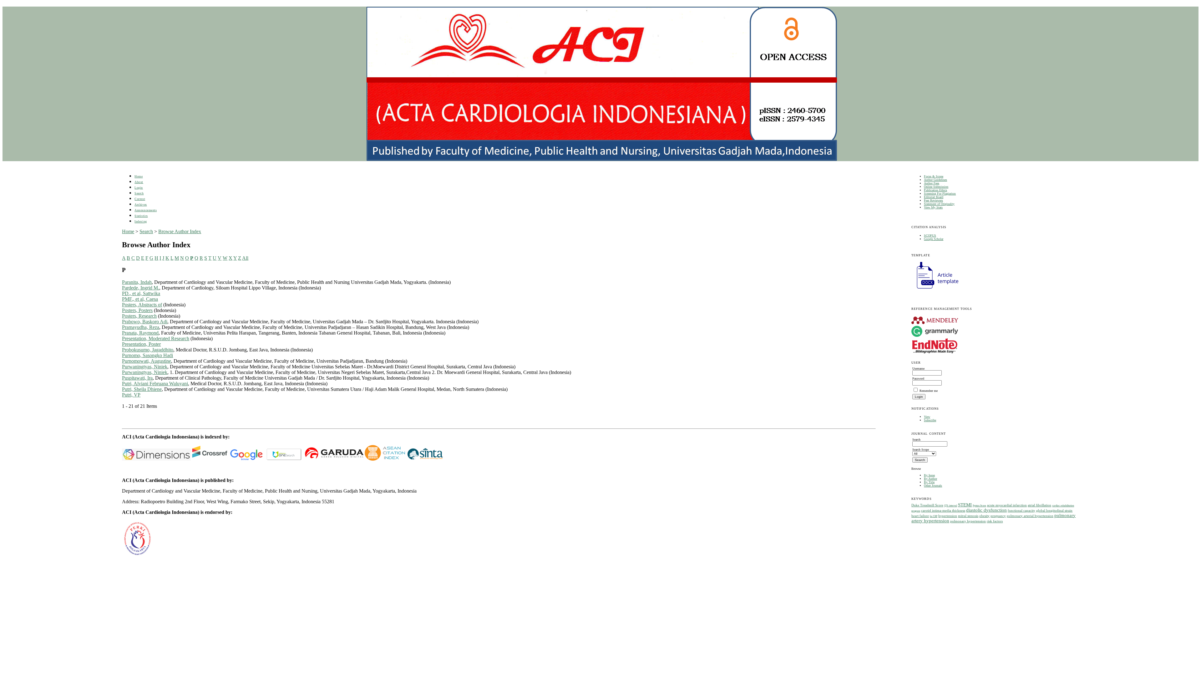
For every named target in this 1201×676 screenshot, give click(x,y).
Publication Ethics (935, 190)
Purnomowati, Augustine (146, 361)
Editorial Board (933, 197)
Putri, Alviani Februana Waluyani (155, 383)
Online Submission (936, 186)
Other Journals (933, 485)
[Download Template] (934, 289)
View (927, 416)
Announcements (145, 210)
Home (138, 176)
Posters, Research (139, 316)
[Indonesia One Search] (284, 459)
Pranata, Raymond (140, 332)
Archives (140, 204)
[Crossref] (209, 459)
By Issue (929, 475)
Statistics (141, 216)
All (245, 258)
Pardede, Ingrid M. (140, 287)
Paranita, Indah (137, 282)
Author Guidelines (935, 180)
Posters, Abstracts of (142, 304)
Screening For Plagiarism (940, 193)
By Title (929, 482)
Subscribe (930, 420)
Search (139, 193)
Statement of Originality (939, 204)
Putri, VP (131, 394)
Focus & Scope (933, 176)
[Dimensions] (156, 459)
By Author (930, 478)
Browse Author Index (179, 231)
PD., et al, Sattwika (141, 293)
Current (139, 199)
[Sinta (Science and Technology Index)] (385, 459)
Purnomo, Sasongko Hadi (147, 355)
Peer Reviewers (933, 200)
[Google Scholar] (246, 459)
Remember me (929, 390)
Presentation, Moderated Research (155, 338)
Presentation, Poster (141, 344)
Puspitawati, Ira (137, 378)
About (138, 182)
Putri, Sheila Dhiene (142, 389)
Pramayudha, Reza (140, 327)
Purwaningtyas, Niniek (144, 366)
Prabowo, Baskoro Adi (144, 321)
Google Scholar (933, 239)
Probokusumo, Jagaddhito (147, 349)
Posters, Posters (137, 310)
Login (138, 187)
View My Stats (933, 207)
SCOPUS (930, 235)
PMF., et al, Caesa (140, 299)
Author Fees (931, 183)
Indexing (140, 221)
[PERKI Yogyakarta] (137, 555)
